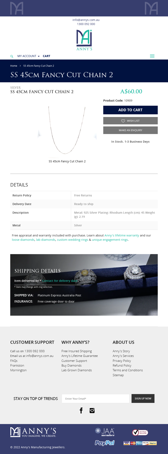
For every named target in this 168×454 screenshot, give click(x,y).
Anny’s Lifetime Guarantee (79, 356)
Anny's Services (123, 356)
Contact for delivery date (59, 281)
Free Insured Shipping (76, 351)
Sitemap (118, 375)
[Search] (11, 56)
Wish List (133, 121)
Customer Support (74, 361)
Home (13, 65)
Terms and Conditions (128, 370)
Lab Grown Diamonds (76, 370)
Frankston (17, 365)
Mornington (18, 370)
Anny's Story (121, 351)
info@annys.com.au (86, 20)
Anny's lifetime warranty (121, 235)
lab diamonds (45, 239)
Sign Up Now (143, 398)
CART (46, 56)
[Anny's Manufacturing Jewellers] (84, 40)
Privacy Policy (122, 361)
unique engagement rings (110, 239)
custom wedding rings (72, 239)
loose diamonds (23, 239)
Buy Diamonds (71, 365)
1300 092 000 (86, 24)
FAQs (13, 361)
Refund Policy (122, 365)
